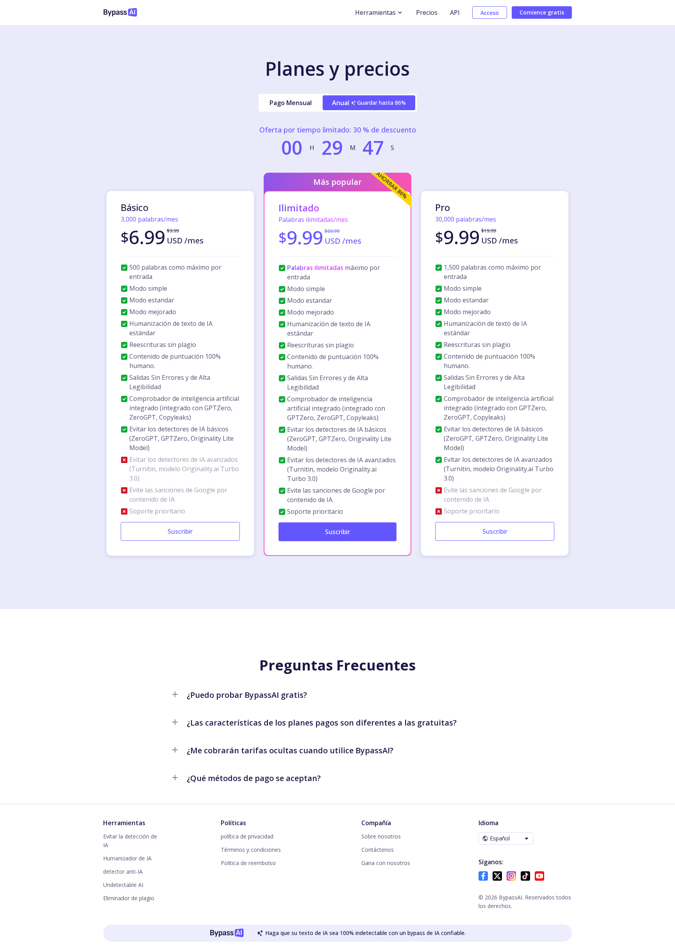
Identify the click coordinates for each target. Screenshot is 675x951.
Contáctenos (377, 849)
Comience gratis (542, 12)
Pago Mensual (291, 102)
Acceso (489, 12)
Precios (427, 12)
